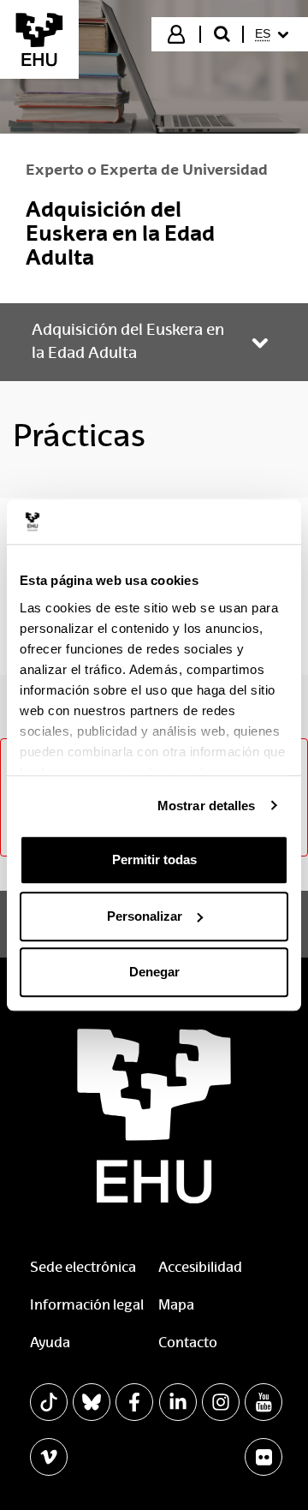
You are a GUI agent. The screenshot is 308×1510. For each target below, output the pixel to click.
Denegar (154, 971)
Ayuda (50, 1342)
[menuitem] (274, 34)
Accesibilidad (200, 1267)
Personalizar (144, 916)
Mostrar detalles (206, 805)
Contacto (187, 1342)
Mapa (176, 1305)
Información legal (87, 1305)
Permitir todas (154, 859)
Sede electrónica (83, 1267)
